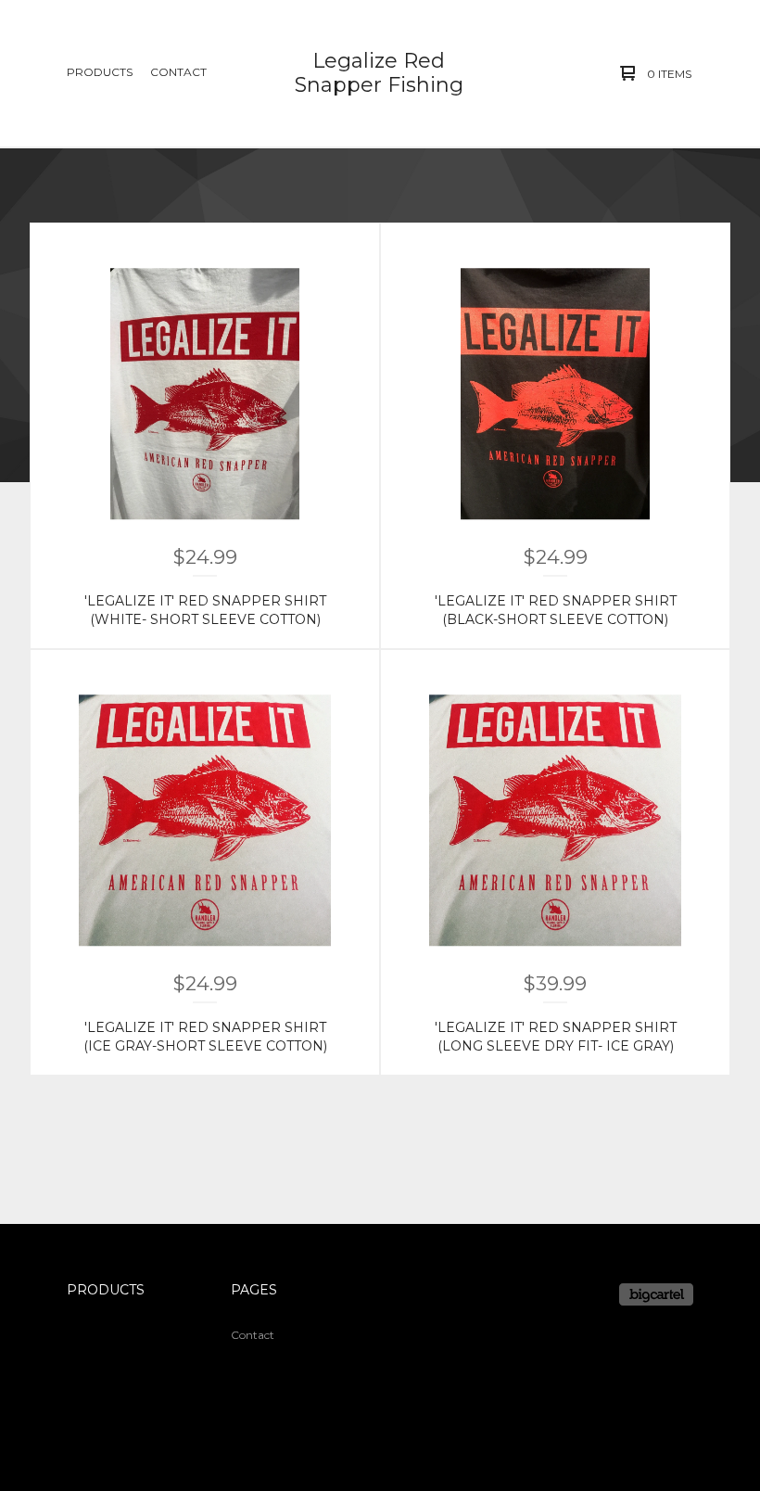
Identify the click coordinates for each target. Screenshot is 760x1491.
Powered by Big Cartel (656, 1294)
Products (100, 72)
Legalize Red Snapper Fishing (379, 72)
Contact (178, 72)
